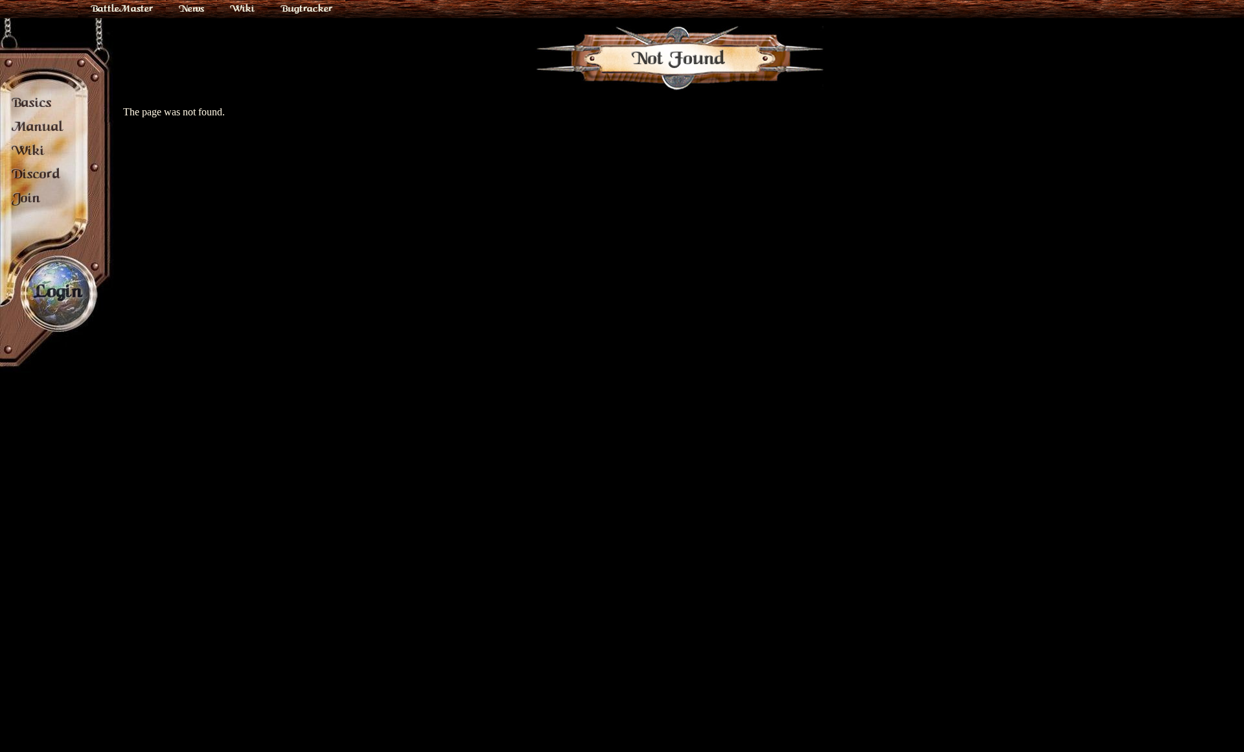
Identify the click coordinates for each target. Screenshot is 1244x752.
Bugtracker (306, 8)
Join (26, 198)
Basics (32, 102)
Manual (37, 126)
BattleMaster (122, 8)
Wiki (242, 8)
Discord (36, 174)
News (191, 8)
